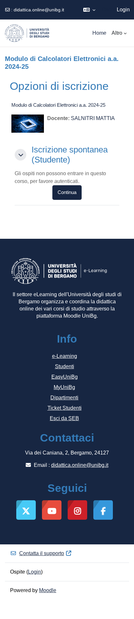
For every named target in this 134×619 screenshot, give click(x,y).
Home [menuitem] (99, 33)
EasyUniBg (64, 377)
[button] (89, 9)
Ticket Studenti (64, 408)
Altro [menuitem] (117, 33)
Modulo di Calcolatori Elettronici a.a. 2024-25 (58, 105)
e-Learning (64, 356)
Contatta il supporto (41, 553)
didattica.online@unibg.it (39, 9)
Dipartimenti (64, 397)
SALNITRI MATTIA (93, 118)
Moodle (47, 590)
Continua (67, 192)
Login (123, 9)
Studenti (64, 366)
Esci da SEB (64, 418)
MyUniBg (64, 387)
